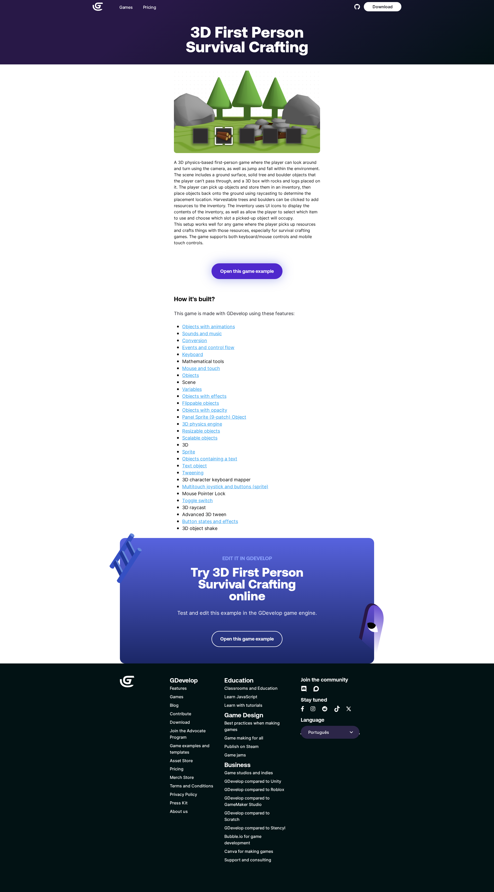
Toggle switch (197, 500)
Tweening (193, 472)
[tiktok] (337, 709)
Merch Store (182, 777)
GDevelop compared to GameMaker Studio (247, 801)
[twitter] (348, 708)
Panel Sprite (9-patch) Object (214, 417)
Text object (194, 465)
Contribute (180, 714)
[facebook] (302, 709)
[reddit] (325, 709)
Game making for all (243, 738)
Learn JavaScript (240, 697)
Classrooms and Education (251, 688)
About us (179, 811)
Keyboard (192, 354)
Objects (190, 375)
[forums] (316, 689)
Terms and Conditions (191, 786)
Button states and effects (210, 521)
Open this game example (247, 271)
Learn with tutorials (243, 705)
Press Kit (179, 803)
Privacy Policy (183, 794)
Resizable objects (201, 430)
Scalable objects (199, 437)
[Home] (98, 7)
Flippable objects (200, 403)
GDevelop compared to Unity (252, 781)
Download (383, 7)
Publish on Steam (241, 746)
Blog (174, 705)
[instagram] (312, 708)
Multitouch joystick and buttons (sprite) (225, 486)
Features (178, 688)
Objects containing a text (209, 458)
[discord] (304, 689)
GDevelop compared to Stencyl (254, 828)
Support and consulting (247, 860)
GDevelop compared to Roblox (254, 789)
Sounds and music (202, 333)
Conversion (194, 340)
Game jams (235, 755)
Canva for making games (248, 851)
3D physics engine (202, 423)
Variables (192, 389)
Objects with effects (204, 396)
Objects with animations (208, 326)
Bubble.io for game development (242, 839)
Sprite (188, 451)
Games (126, 7)
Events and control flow (208, 347)
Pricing (149, 7)
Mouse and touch (201, 368)
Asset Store (181, 760)
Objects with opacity (204, 410)
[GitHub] (357, 6)
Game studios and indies (248, 773)
